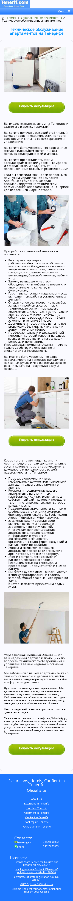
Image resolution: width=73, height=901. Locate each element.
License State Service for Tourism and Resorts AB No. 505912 (36, 863)
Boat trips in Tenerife (36, 822)
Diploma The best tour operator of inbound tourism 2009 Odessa (36, 890)
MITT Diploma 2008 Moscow (36, 884)
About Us (36, 799)
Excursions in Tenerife (36, 803)
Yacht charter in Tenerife (37, 826)
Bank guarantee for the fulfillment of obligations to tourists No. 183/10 (37, 871)
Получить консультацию (36, 106)
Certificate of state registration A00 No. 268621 (36, 878)
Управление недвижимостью (41, 18)
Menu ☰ (64, 11)
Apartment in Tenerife (36, 812)
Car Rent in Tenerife (36, 817)
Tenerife (10, 18)
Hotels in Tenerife (36, 808)
